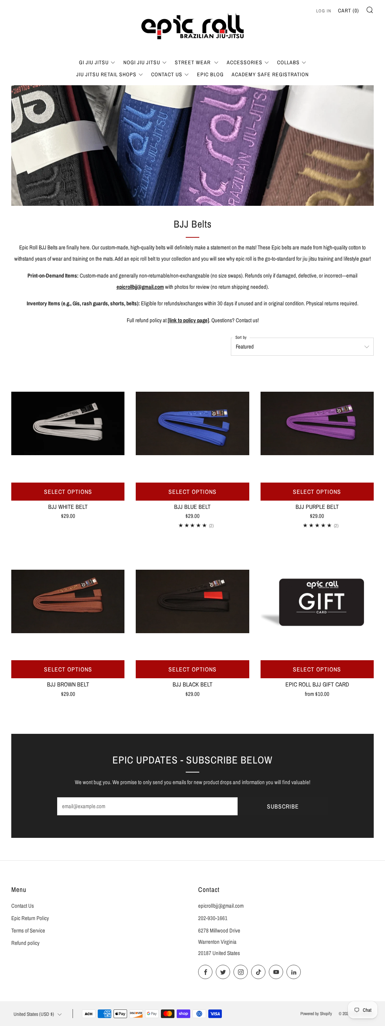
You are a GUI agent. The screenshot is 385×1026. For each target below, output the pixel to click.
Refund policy (25, 943)
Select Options (68, 491)
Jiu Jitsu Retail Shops (106, 74)
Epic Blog (210, 74)
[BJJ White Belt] (67, 423)
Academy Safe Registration (270, 74)
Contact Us (166, 74)
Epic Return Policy (30, 918)
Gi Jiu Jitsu (94, 62)
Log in (323, 11)
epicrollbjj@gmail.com (140, 287)
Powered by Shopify (316, 1014)
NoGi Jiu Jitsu (141, 62)
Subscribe (283, 806)
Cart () (348, 10)
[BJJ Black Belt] (192, 601)
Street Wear (193, 62)
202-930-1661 (212, 918)
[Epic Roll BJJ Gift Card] (317, 601)
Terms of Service (28, 930)
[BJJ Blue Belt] (192, 423)
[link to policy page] (188, 320)
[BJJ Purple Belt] (317, 423)
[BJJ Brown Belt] (67, 601)
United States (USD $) (34, 1014)
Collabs (288, 62)
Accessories (244, 62)
